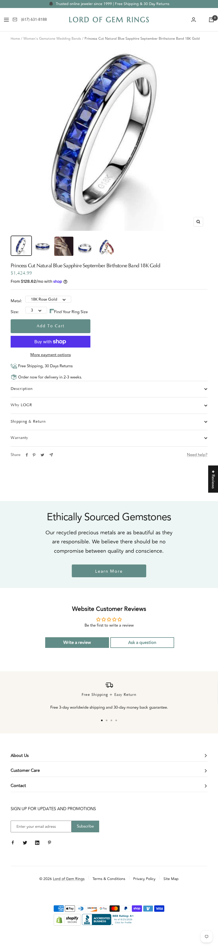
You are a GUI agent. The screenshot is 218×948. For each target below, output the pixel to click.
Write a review (77, 642)
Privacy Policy (144, 879)
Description (22, 389)
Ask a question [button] (142, 642)
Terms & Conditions (109, 879)
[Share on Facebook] (27, 455)
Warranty (19, 438)
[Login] (193, 19)
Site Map (171, 879)
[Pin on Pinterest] (34, 455)
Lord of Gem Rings (69, 879)
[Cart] (211, 19)
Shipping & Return (28, 422)
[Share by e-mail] (51, 455)
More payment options (50, 355)
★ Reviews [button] (213, 479)
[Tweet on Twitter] (42, 455)
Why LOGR (21, 405)
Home (15, 38)
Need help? (197, 455)
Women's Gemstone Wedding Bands (52, 38)
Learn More (109, 571)
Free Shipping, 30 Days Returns (45, 366)
